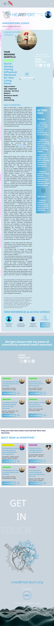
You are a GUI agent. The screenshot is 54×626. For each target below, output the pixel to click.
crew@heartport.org (27, 582)
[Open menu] (51, 4)
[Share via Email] (48, 65)
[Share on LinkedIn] (40, 65)
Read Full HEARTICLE (9, 393)
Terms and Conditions (28, 603)
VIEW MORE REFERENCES (45, 325)
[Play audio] (27, 74)
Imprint (38, 603)
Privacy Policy (18, 603)
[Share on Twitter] (44, 65)
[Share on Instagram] (36, 65)
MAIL (27, 595)
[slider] (27, 77)
